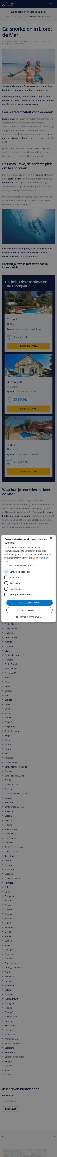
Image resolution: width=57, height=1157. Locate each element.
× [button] (51, 538)
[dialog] (28, 578)
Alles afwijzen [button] (29, 610)
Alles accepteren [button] (29, 602)
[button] (28, 565)
